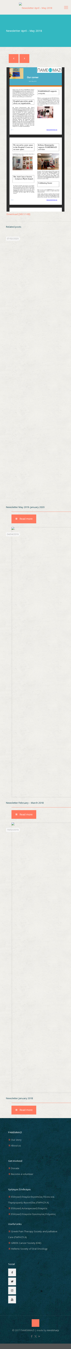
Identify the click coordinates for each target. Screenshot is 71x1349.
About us (16, 1145)
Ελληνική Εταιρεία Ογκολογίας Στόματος (33, 1214)
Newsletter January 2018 (19, 1098)
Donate (15, 1168)
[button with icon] (12, 1272)
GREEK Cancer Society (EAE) (26, 1243)
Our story (16, 1139)
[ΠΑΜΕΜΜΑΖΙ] (35, 7)
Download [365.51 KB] (18, 214)
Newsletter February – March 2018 (25, 802)
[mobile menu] (66, 7)
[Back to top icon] (35, 1323)
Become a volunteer (22, 1174)
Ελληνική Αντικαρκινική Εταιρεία (29, 1208)
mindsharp (53, 1330)
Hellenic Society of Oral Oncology (29, 1248)
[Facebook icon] (31, 1336)
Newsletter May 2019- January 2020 (25, 507)
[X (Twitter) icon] (35, 1336)
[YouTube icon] (39, 1336)
